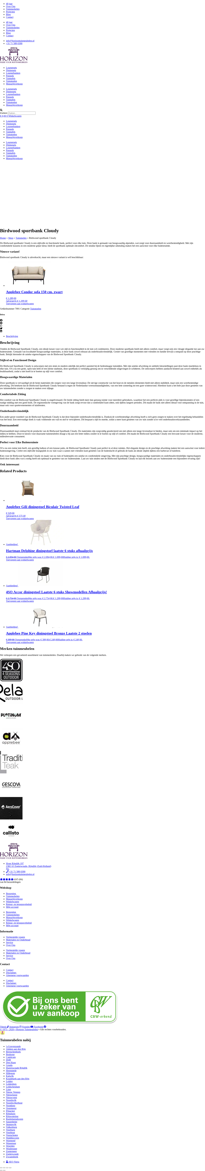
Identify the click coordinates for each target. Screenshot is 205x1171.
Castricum (11, 1057)
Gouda (9, 1065)
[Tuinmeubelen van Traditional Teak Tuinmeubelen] (11, 772)
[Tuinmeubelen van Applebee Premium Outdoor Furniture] (11, 749)
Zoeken (3, 113)
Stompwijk (11, 1124)
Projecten (10, 11)
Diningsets (11, 70)
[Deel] (7, 1167)
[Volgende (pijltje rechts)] (4, 1170)
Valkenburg (11, 1127)
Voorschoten (12, 1135)
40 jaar (9, 3)
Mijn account (12, 907)
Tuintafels (10, 78)
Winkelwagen (12, 901)
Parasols (10, 75)
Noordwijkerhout (14, 1103)
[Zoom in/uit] (1, 1167)
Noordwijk (11, 1100)
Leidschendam (13, 1086)
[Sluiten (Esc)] (10, 1167)
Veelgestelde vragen (15, 937)
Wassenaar (11, 1143)
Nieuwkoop (11, 1095)
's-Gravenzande (13, 1046)
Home (3, 238)
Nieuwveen (11, 1097)
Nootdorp (10, 1105)
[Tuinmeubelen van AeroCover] (11, 818)
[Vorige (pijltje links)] (1, 1170)
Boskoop (10, 1054)
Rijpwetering (12, 1116)
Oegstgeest (11, 1108)
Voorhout (10, 1132)
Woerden (10, 1146)
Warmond (10, 1140)
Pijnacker (10, 1111)
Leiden (9, 1081)
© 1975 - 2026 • (8, 1029)
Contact (9, 17)
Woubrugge (11, 1148)
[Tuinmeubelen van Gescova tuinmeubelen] (11, 795)
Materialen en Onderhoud (18, 939)
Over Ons (10, 6)
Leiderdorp (11, 1084)
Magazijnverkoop (14, 84)
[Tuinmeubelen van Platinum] (11, 726)
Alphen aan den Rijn (16, 1049)
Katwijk (10, 1076)
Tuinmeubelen (13, 9)
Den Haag (11, 1062)
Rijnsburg (10, 1113)
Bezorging (11, 893)
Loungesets (11, 67)
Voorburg (10, 1130)
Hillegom (10, 1073)
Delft (8, 1060)
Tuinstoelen (11, 81)
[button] (102, 110)
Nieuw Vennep (13, 1092)
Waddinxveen (12, 1138)
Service (9, 942)
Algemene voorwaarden (17, 975)
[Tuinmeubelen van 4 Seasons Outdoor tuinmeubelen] (11, 680)
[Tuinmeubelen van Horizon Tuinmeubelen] (11, 703)
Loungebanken (13, 73)
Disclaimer (11, 972)
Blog (8, 14)
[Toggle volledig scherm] (4, 1167)
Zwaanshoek (12, 1156)
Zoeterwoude (12, 1154)
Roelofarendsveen (14, 1119)
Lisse (8, 1089)
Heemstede (11, 1070)
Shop (10, 238)
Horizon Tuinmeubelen (27, 1029)
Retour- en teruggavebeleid (19, 904)
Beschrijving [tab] (12, 336)
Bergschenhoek (13, 1051)
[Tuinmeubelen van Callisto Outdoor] (11, 841)
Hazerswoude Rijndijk (16, 1068)
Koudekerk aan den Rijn (17, 1078)
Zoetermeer (11, 1151)
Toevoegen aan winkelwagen (20, 303)
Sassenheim (11, 1121)
